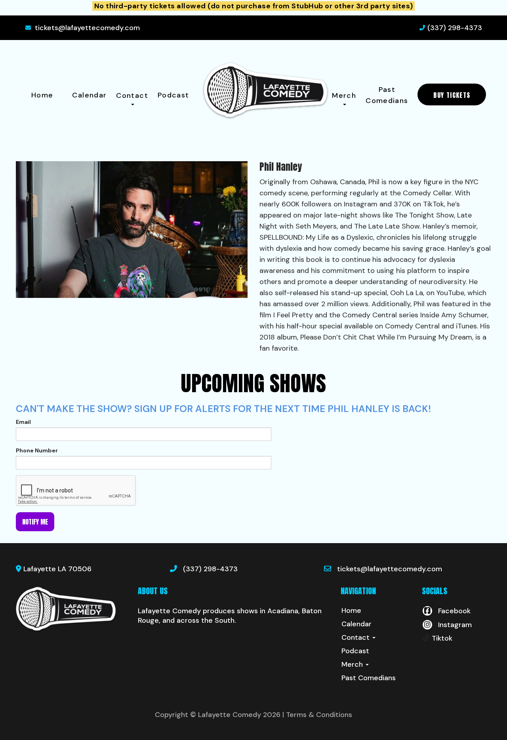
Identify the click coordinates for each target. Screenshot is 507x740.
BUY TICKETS (451, 95)
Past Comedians (387, 95)
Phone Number (37, 450)
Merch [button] (344, 95)
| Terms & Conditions (317, 714)
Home (42, 95)
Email (23, 421)
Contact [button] (132, 95)
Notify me (35, 521)
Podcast (173, 95)
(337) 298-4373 (454, 27)
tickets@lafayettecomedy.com (87, 27)
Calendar (89, 95)
